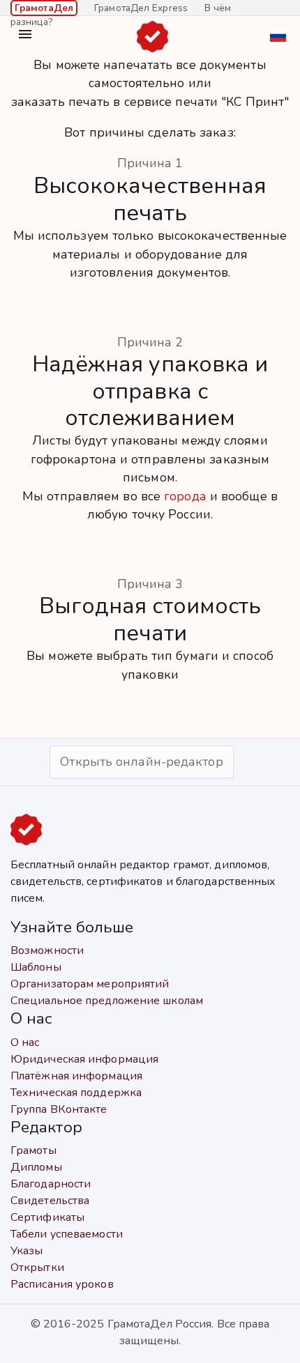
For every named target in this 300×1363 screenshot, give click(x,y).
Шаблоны (35, 967)
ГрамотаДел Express (141, 8)
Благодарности (50, 1184)
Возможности (47, 950)
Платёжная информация (76, 1076)
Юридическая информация (84, 1059)
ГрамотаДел (44, 8)
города (185, 496)
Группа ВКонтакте (58, 1109)
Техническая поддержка (76, 1092)
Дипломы (36, 1167)
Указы (26, 1250)
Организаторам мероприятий (90, 984)
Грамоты (33, 1150)
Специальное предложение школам (106, 1000)
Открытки (37, 1267)
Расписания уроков (62, 1284)
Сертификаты (47, 1217)
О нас (25, 1042)
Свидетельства (49, 1200)
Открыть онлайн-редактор (141, 761)
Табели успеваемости (66, 1234)
